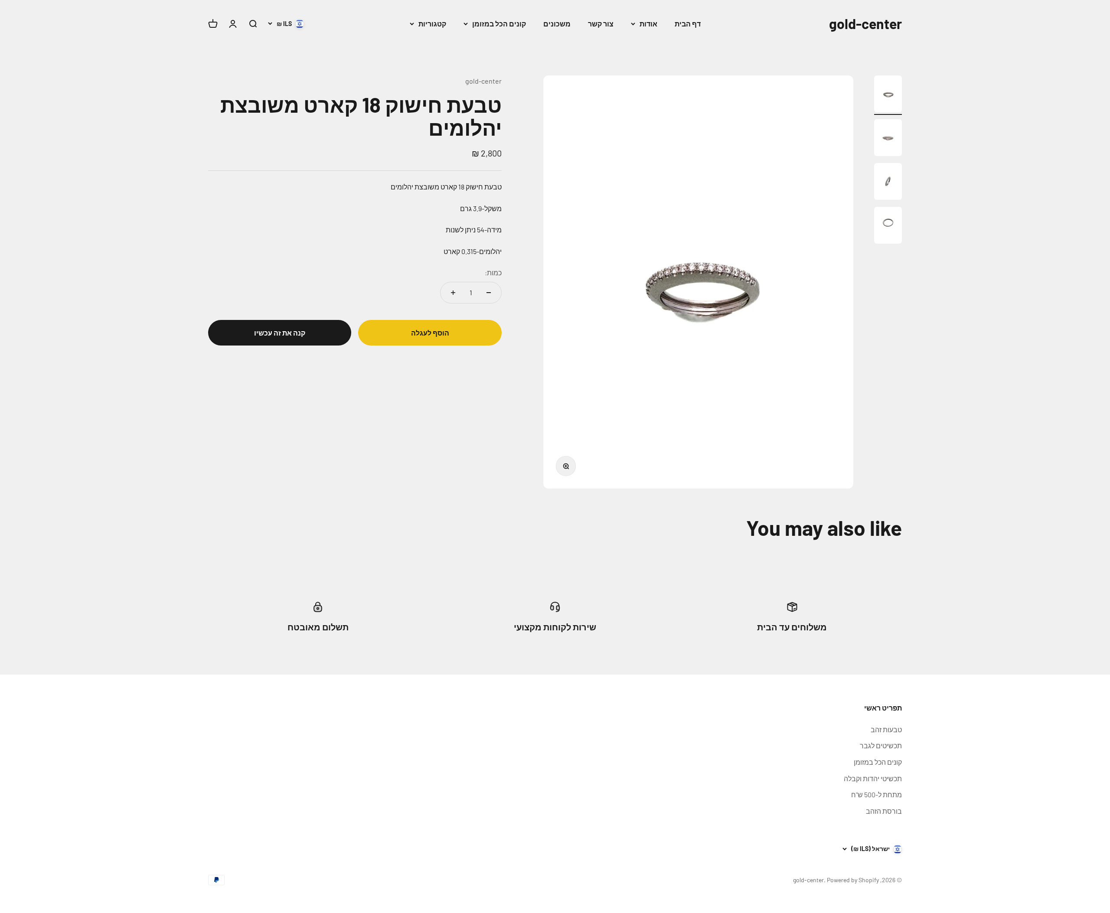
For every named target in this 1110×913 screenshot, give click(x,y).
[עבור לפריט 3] (888, 182)
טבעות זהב (886, 729)
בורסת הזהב (884, 811)
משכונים (557, 24)
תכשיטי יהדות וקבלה (873, 778)
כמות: (493, 272)
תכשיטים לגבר (881, 745)
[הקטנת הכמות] (488, 292)
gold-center (483, 81)
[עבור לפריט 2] (888, 139)
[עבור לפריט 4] (888, 226)
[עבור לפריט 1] (888, 95)
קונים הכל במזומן (499, 24)
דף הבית (688, 24)
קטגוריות (432, 24)
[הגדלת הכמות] (453, 292)
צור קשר (601, 24)
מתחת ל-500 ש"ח (876, 794)
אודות (648, 24)
